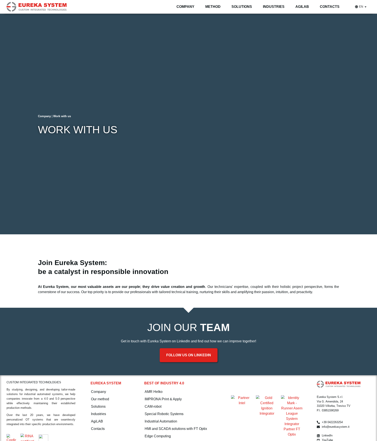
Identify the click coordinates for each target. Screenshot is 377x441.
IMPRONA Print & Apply (163, 399)
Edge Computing (158, 436)
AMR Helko (154, 392)
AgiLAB (97, 421)
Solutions (98, 406)
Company (44, 116)
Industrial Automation (161, 421)
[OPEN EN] (365, 6)
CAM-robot (153, 406)
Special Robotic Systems (164, 414)
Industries (98, 414)
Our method (100, 399)
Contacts (98, 429)
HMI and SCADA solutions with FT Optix (176, 429)
